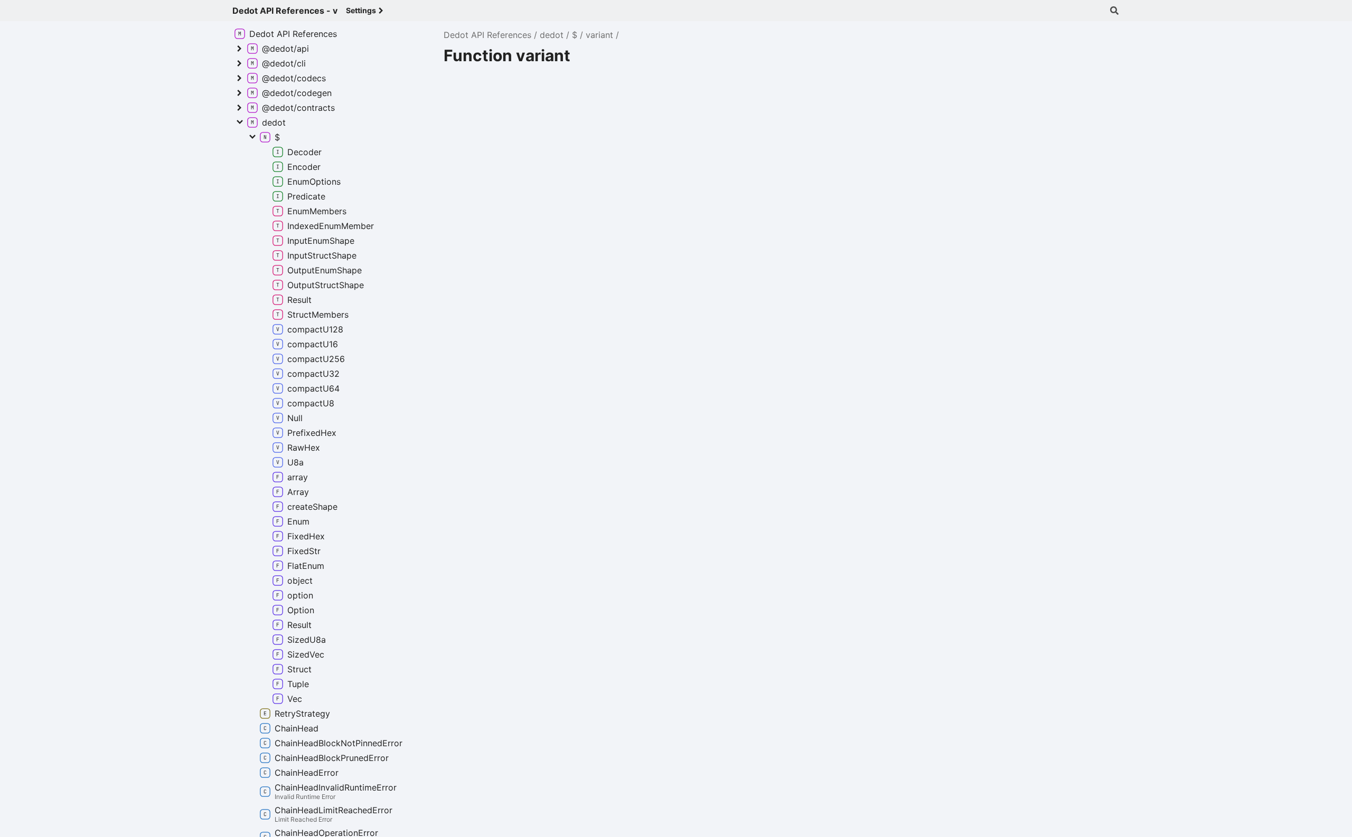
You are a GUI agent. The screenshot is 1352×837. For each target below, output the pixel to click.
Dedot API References (487, 35)
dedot (552, 35)
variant (599, 35)
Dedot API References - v (284, 10)
